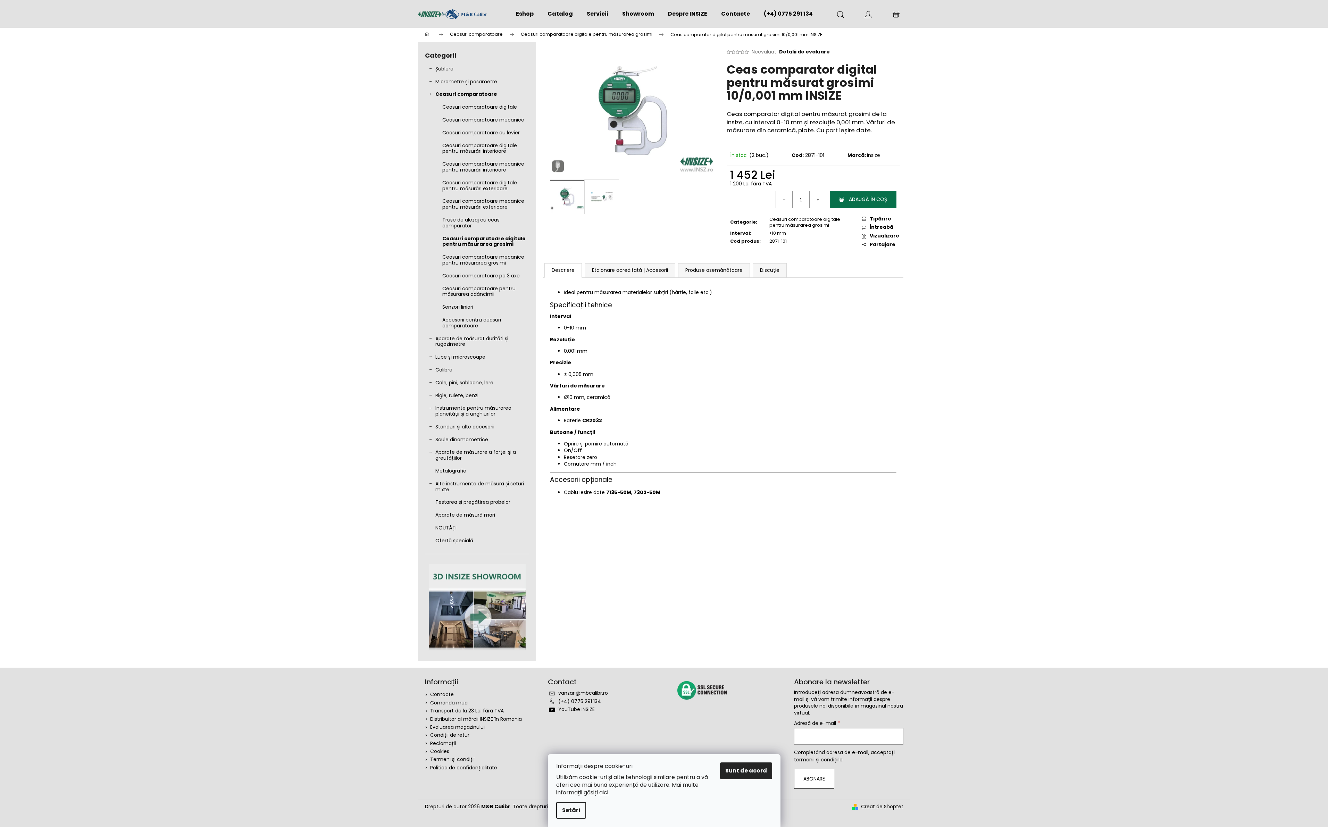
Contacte (442, 694)
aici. (604, 792)
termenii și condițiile (818, 759)
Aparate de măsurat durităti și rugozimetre (471, 341)
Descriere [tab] (563, 270)
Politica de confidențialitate (463, 767)
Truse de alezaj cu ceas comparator (471, 222)
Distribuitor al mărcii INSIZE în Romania (476, 719)
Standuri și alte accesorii (464, 426)
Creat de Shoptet (882, 806)
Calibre (443, 369)
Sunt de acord (746, 771)
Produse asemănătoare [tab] (714, 270)
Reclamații (443, 743)
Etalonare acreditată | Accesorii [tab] (630, 270)
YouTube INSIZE (576, 709)
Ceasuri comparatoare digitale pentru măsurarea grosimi (484, 241)
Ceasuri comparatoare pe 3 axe (481, 275)
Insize (873, 155)
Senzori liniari (457, 306)
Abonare (814, 778)
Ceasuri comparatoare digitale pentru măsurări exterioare (479, 185)
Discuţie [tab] (769, 270)
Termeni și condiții (452, 759)
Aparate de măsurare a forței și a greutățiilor (475, 455)
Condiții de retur (449, 735)
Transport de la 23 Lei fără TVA (467, 710)
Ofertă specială (454, 540)
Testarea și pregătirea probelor (472, 502)
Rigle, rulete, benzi (456, 395)
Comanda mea (449, 702)
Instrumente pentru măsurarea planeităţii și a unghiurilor (473, 410)
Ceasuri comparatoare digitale (479, 106)
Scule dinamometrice (461, 439)
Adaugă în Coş (868, 199)
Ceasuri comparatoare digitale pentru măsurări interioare (479, 148)
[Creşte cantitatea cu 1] (817, 199)
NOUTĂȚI (446, 527)
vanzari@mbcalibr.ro (583, 693)
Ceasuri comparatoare (466, 94)
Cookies (439, 751)
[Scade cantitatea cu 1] (784, 199)
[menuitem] (525, 14)
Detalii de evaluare (804, 52)
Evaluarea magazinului (457, 727)
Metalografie (450, 470)
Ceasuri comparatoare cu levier (481, 132)
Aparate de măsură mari (465, 514)
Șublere (444, 68)
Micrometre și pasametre (466, 81)
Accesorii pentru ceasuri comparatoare (471, 322)
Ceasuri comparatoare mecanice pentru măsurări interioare (483, 166)
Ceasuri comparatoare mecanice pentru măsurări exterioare (483, 204)
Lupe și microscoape (460, 356)
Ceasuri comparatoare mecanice (483, 119)
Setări (571, 810)
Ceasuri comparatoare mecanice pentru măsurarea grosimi (483, 259)
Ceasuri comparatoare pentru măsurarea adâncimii (479, 291)
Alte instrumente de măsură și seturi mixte (479, 486)
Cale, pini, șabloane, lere (464, 382)
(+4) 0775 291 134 (579, 701)
